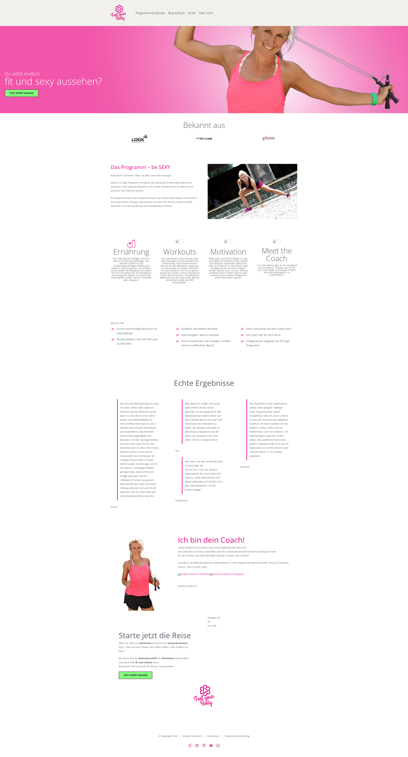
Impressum (213, 736)
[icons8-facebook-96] (194, 574)
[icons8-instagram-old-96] (227, 574)
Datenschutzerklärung (237, 736)
